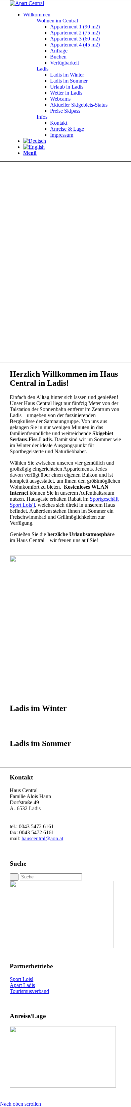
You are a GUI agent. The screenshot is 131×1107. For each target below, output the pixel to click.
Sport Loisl (21, 979)
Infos (42, 117)
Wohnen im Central (57, 20)
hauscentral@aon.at (42, 838)
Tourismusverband (29, 991)
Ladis (42, 69)
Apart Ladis (22, 985)
